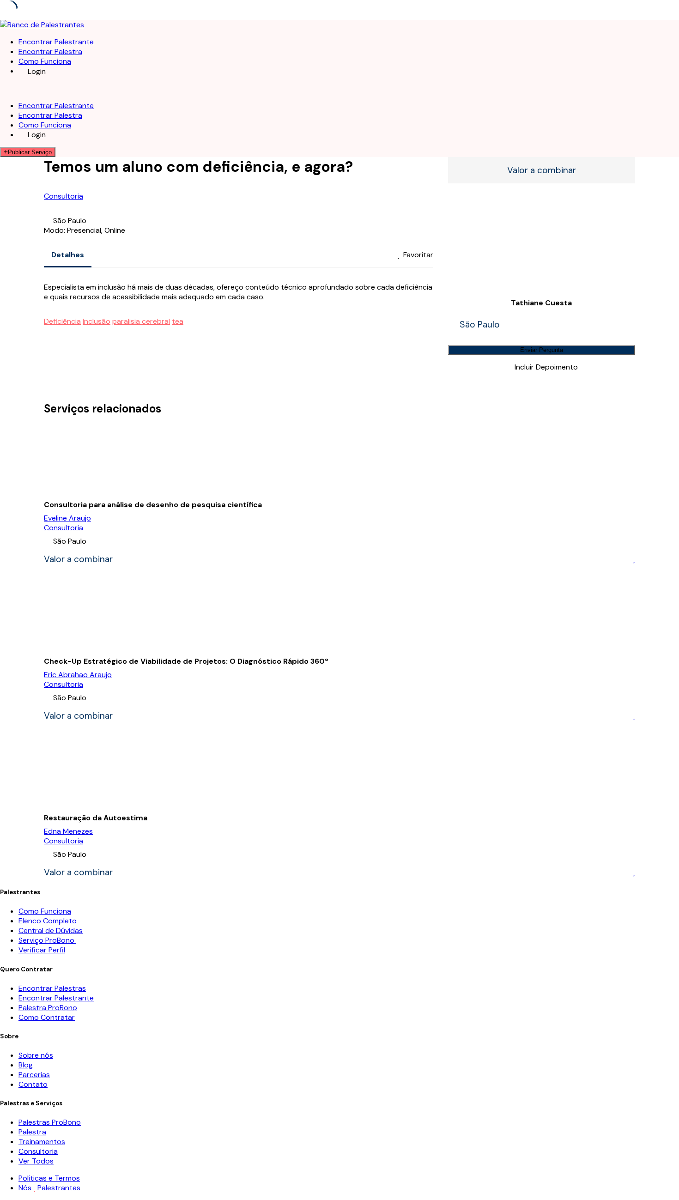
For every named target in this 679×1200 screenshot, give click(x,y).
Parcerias (34, 1074)
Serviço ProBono (47, 940)
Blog (25, 1065)
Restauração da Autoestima (95, 818)
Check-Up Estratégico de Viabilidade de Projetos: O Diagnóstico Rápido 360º (186, 661)
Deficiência (62, 321)
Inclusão (96, 321)
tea (177, 321)
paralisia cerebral (141, 321)
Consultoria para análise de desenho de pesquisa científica (153, 504)
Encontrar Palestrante (56, 42)
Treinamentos (41, 1141)
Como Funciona (44, 61)
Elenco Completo (47, 921)
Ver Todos (36, 1161)
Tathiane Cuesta (541, 303)
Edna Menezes (68, 831)
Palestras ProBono (49, 1122)
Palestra (32, 1132)
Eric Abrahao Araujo (78, 674)
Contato (33, 1084)
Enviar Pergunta (541, 349)
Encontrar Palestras (52, 988)
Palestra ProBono (47, 1007)
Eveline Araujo (67, 518)
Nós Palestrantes (49, 1188)
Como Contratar (46, 1017)
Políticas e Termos (49, 1178)
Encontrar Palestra (50, 51)
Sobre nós (35, 1055)
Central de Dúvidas (50, 930)
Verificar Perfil (41, 950)
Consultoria (63, 196)
